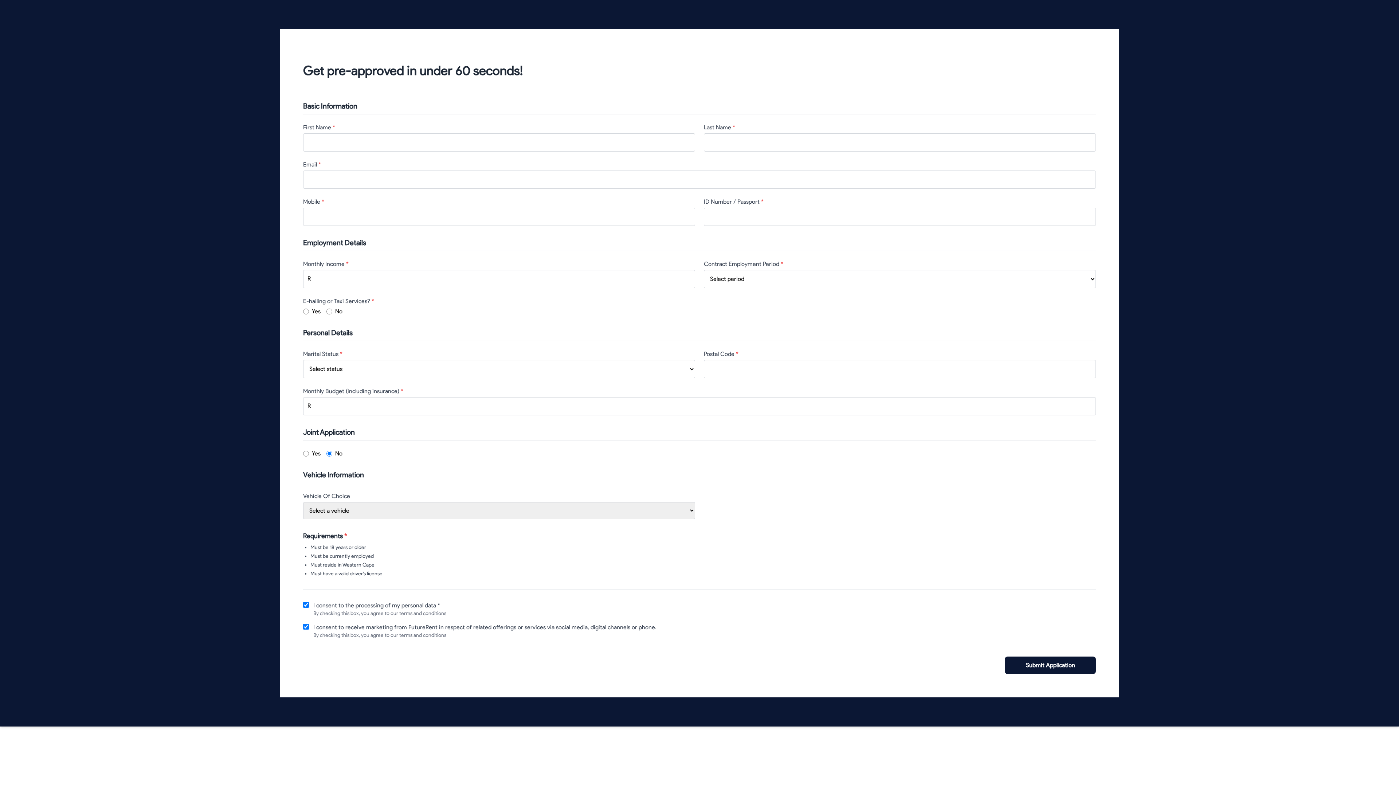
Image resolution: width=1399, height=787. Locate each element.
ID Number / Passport (734, 201)
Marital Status (322, 354)
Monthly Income (326, 264)
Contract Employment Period (743, 264)
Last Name (719, 127)
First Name (319, 127)
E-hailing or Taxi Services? (338, 301)
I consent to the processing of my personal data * (376, 605)
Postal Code (721, 354)
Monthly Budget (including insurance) (353, 391)
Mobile (313, 201)
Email (312, 164)
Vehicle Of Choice (326, 496)
